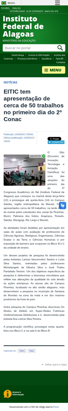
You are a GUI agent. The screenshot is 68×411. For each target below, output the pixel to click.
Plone (56, 406)
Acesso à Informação (39, 55)
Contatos (60, 62)
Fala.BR (59, 58)
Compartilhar (57, 142)
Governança (18, 55)
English (16, 8)
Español (5, 8)
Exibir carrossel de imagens (37, 156)
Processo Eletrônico (27, 58)
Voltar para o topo (56, 364)
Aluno (22, 351)
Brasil (11, 3)
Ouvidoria (46, 58)
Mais (32, 351)
